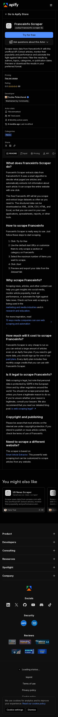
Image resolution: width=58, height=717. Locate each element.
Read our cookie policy (34, 703)
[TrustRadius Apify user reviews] (29, 651)
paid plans (11, 359)
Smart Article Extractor (17, 454)
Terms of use (29, 683)
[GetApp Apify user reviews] (12, 642)
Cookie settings (15, 709)
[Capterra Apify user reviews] (42, 642)
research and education (18, 310)
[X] (16, 604)
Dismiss (32, 709)
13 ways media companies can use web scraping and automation (25, 322)
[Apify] (11, 5)
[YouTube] (33, 604)
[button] (29, 534)
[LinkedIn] (8, 604)
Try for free (29, 34)
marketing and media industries (21, 307)
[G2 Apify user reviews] (16, 651)
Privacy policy (29, 690)
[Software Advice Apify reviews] (25, 642)
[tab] (11, 153)
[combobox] (29, 42)
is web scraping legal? (22, 408)
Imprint (29, 677)
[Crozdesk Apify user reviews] (42, 651)
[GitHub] (24, 604)
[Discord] (41, 604)
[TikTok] (49, 604)
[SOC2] (34, 623)
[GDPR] (23, 623)
